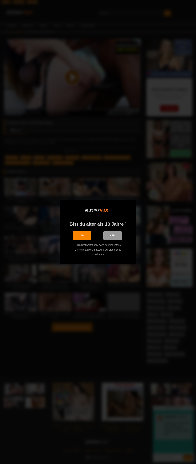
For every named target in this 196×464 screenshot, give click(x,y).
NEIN (113, 235)
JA (82, 235)
